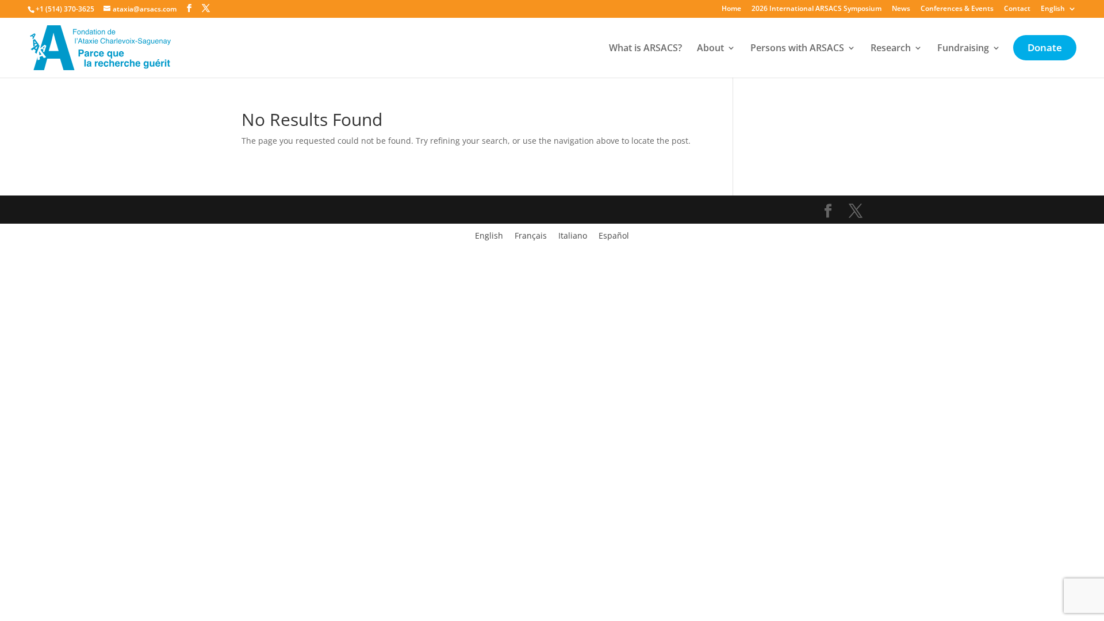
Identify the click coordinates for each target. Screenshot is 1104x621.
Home (731, 9)
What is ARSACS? (645, 49)
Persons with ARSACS (797, 49)
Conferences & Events (957, 9)
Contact (1017, 9)
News (901, 9)
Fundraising (963, 49)
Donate (1045, 49)
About (710, 49)
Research (891, 49)
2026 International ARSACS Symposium (816, 9)
